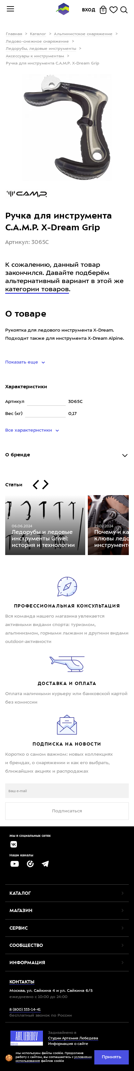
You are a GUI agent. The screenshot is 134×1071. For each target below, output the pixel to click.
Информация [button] (27, 962)
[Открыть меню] (10, 10)
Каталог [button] (20, 893)
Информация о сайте (68, 1044)
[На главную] (62, 10)
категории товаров (37, 289)
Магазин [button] (21, 910)
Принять (111, 1057)
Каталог (38, 34)
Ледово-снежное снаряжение (37, 42)
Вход (89, 9)
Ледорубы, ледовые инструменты (41, 49)
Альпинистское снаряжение (83, 34)
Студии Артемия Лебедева (73, 1038)
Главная (14, 34)
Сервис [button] (18, 928)
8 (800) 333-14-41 (25, 1010)
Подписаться (67, 811)
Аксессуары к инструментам (35, 56)
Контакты (21, 981)
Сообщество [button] (26, 945)
